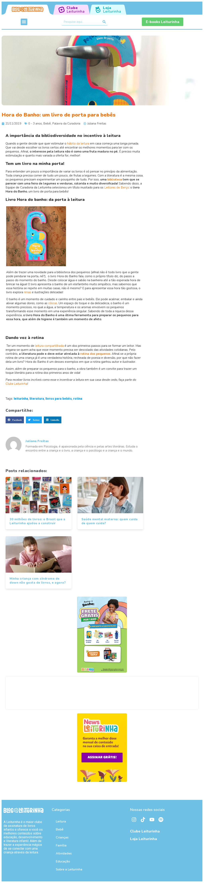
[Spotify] (161, 819)
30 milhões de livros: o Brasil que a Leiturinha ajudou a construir (37, 521)
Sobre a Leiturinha (69, 869)
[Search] (104, 21)
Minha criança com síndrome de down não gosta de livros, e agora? (38, 581)
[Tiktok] (143, 819)
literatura (36, 399)
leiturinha (21, 399)
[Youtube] (152, 819)
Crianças (62, 837)
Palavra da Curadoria (66, 124)
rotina (77, 399)
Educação (63, 861)
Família (61, 845)
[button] (24, 22)
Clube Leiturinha (145, 831)
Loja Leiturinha (143, 838)
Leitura (61, 821)
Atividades (64, 853)
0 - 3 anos (35, 124)
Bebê (47, 124)
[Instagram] (134, 819)
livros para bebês (58, 399)
